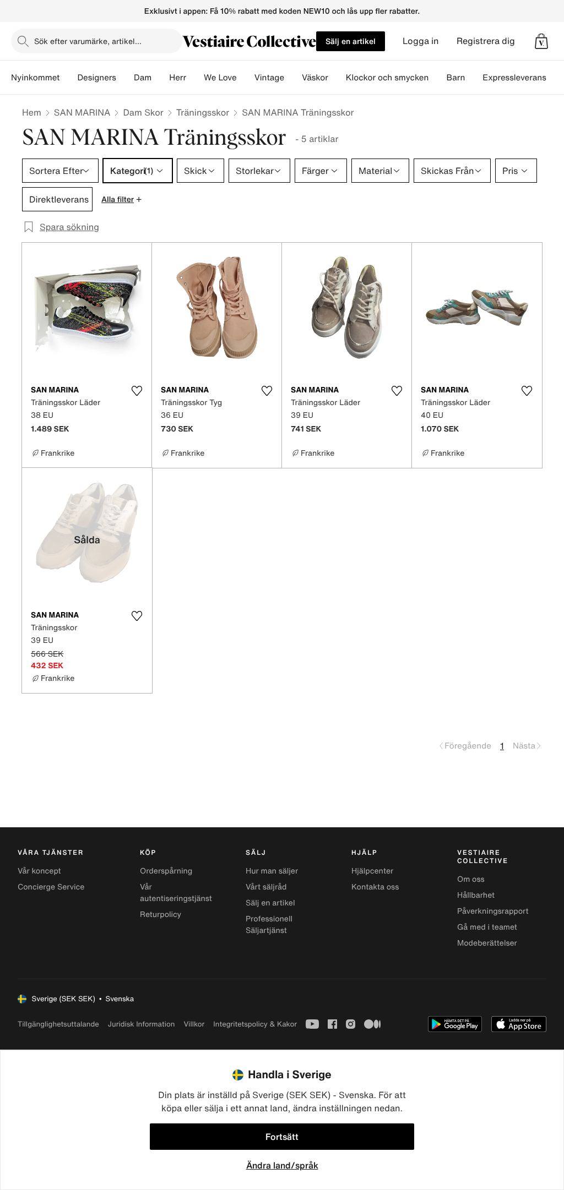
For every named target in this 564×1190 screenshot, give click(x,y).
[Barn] (473, 77)
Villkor (193, 1024)
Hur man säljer (272, 871)
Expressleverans (514, 78)
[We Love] (245, 77)
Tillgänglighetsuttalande (58, 1024)
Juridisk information (141, 1024)
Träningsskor (202, 112)
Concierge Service (51, 887)
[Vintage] (293, 77)
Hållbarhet (476, 895)
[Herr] (195, 77)
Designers (96, 78)
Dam (142, 78)
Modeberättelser (487, 943)
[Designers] (125, 77)
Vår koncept (39, 871)
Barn (455, 78)
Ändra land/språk (282, 1165)
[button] (541, 41)
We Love (220, 78)
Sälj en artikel (351, 41)
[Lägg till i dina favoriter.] (136, 390)
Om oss (471, 879)
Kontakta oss (375, 887)
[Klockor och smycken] (437, 77)
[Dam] (160, 77)
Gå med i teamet (487, 927)
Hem (31, 112)
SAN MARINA (82, 112)
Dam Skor (143, 112)
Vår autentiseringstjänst (176, 892)
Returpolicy (160, 914)
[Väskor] (337, 77)
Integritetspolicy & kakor (255, 1024)
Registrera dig (486, 41)
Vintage (269, 78)
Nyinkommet (35, 78)
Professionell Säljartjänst (269, 924)
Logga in (421, 41)
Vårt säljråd (266, 887)
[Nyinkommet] (68, 77)
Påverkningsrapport (493, 911)
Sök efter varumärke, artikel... (88, 41)
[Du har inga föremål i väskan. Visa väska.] (541, 41)
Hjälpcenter (372, 871)
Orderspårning (166, 871)
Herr (177, 78)
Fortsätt (282, 1136)
